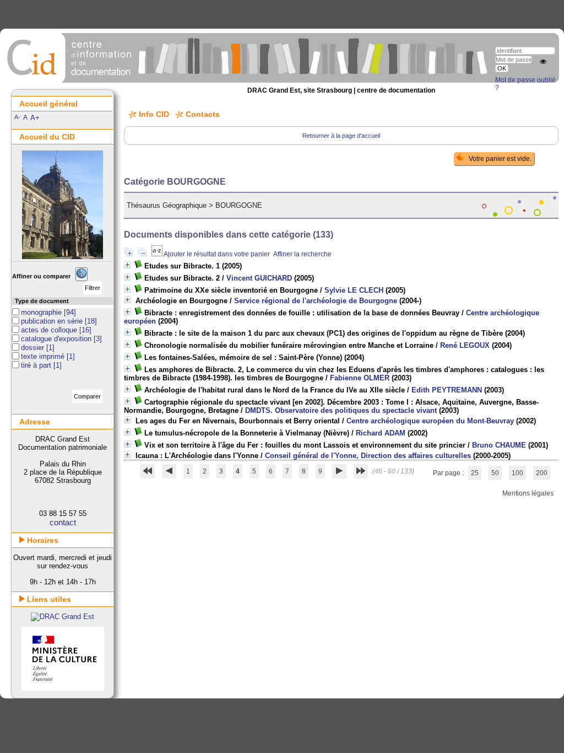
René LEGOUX (465, 345)
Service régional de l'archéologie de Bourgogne (315, 301)
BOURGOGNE (238, 205)
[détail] (127, 264)
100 (517, 473)
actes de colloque (50, 330)
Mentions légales (528, 493)
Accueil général (48, 103)
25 (475, 473)
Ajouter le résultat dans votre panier (217, 254)
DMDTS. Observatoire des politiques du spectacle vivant (341, 410)
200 (541, 473)
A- (17, 117)
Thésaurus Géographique (167, 205)
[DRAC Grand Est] (62, 616)
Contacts (203, 114)
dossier (33, 347)
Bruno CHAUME (499, 445)
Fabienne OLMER (359, 378)
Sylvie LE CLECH (353, 290)
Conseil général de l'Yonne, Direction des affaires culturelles (368, 455)
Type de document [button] (42, 301)
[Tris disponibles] (157, 254)
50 (495, 473)
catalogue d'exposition (57, 339)
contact (63, 522)
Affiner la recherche (302, 254)
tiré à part (37, 365)
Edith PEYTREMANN (446, 390)
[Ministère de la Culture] (62, 688)
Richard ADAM (380, 433)
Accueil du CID (47, 136)
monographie (42, 312)
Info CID (154, 114)
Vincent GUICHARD (259, 278)
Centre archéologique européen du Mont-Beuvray (430, 421)
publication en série (53, 321)
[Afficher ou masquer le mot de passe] (543, 61)
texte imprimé (44, 356)
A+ (35, 118)
